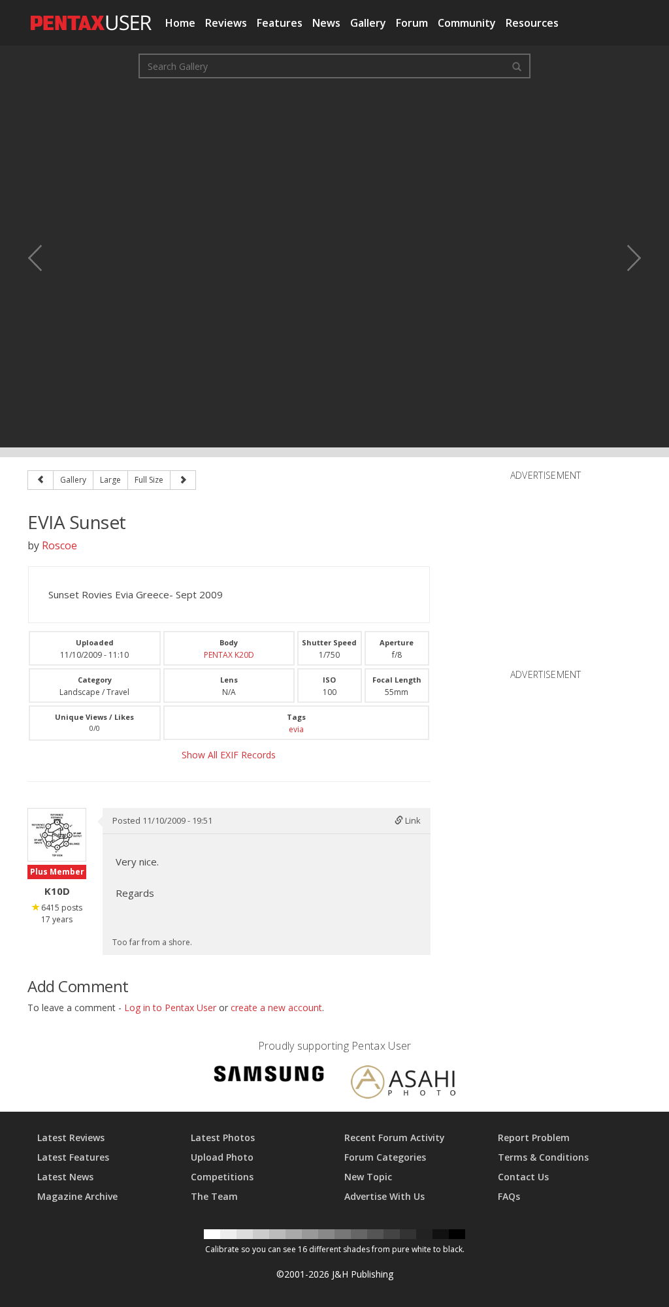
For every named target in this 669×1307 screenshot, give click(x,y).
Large (110, 479)
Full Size (149, 479)
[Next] (183, 480)
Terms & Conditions (543, 1157)
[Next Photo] (625, 258)
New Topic (368, 1176)
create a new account (276, 1007)
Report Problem (534, 1137)
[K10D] (56, 835)
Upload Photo (222, 1157)
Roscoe (59, 545)
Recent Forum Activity (394, 1137)
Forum (412, 23)
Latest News (65, 1176)
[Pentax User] (91, 16)
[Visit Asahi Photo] (403, 1084)
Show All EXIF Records (229, 755)
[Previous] (40, 480)
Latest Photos (223, 1137)
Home (180, 23)
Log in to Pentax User (170, 1007)
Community (467, 23)
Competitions (222, 1176)
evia (296, 729)
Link (412, 820)
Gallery (368, 23)
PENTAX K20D (229, 654)
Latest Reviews (71, 1137)
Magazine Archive (77, 1196)
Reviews (226, 23)
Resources (532, 23)
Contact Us (523, 1176)
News (326, 23)
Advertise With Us (384, 1196)
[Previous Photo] (43, 258)
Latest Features (73, 1157)
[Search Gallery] (516, 65)
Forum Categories (385, 1157)
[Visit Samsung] (269, 1076)
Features (279, 23)
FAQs (509, 1196)
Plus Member (57, 871)
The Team (214, 1196)
